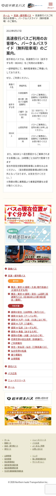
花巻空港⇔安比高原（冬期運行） (27, 339)
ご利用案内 (16, 343)
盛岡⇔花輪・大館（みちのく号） (27, 335)
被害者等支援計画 (11, 465)
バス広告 (12, 373)
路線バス (12, 268)
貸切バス (12, 366)
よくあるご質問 (38, 446)
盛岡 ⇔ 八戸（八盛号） (22, 323)
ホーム (6, 15)
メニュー (50, 5)
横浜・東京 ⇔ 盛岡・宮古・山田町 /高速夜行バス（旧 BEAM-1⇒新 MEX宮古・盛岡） (29, 296)
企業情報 (7, 456)
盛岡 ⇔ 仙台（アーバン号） (24, 315)
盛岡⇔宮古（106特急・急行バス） (28, 311)
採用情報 (7, 459)
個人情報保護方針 (39, 459)
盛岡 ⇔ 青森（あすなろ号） (24, 331)
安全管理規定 (9, 462)
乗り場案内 (16, 354)
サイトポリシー (38, 462)
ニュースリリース (16, 380)
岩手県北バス (13, 5)
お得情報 (15, 358)
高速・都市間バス (22, 15)
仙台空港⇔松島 (18, 350)
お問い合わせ (37, 449)
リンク (34, 456)
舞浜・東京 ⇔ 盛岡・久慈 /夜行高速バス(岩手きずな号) (29, 288)
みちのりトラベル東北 (35, 5)
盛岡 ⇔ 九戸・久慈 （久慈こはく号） (29, 319)
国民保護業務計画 (11, 468)
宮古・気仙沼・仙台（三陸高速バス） (29, 346)
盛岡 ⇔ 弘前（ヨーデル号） (24, 327)
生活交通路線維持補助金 (13, 471)
